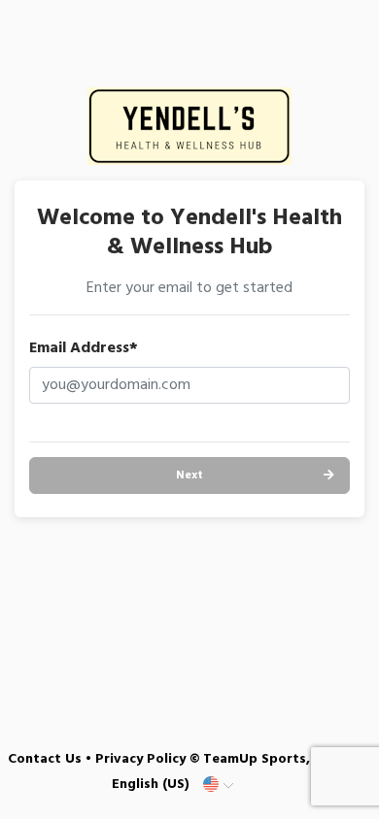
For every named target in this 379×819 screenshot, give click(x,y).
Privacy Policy (140, 759)
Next (189, 475)
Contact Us (45, 759)
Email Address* (83, 348)
